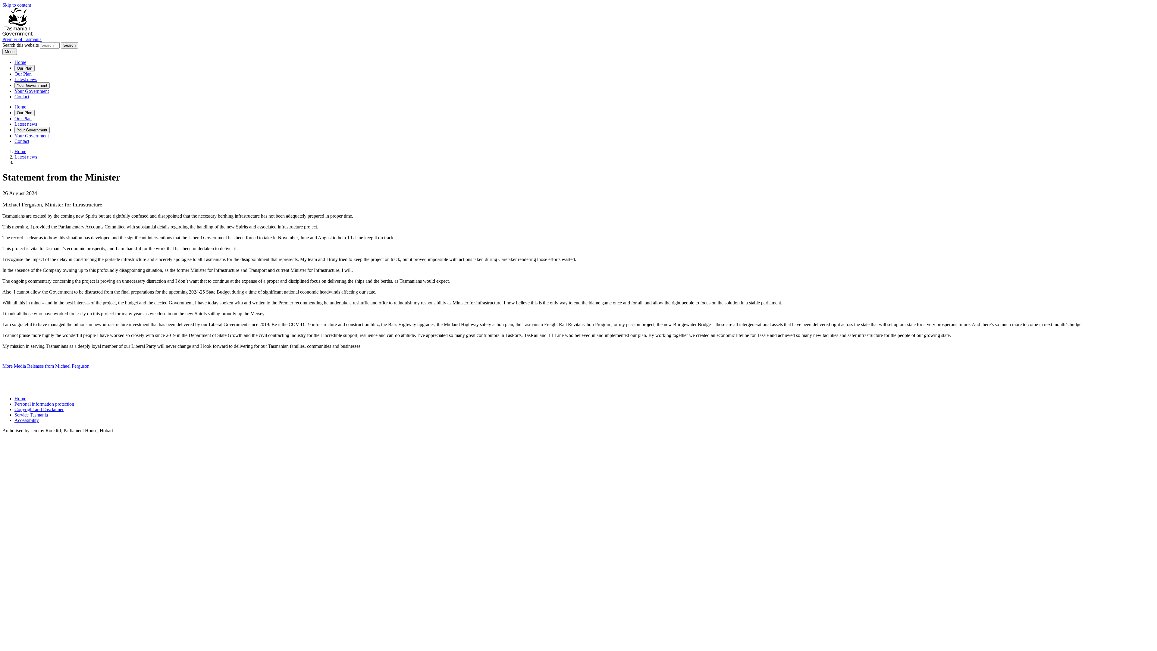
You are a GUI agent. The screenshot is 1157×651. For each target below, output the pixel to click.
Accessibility (26, 420)
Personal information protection (44, 404)
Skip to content (16, 5)
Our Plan (24, 68)
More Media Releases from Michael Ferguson (45, 366)
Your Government (32, 85)
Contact (21, 96)
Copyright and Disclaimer (39, 409)
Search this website (20, 45)
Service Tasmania (31, 414)
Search (69, 45)
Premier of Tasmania (22, 39)
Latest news (25, 79)
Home (20, 62)
